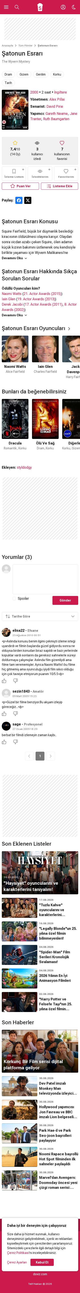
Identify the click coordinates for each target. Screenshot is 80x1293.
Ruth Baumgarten (56, 119)
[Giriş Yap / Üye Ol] (63, 7)
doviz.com (40, 1274)
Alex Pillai (57, 99)
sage (16, 724)
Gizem (24, 74)
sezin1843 (21, 691)
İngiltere (60, 92)
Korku (57, 74)
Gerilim (41, 74)
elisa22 (18, 630)
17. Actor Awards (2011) (43, 304)
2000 (34, 92)
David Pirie (54, 106)
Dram (8, 74)
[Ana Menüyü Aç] (6, 7)
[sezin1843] (6, 693)
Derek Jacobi (12, 304)
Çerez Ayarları (17, 1262)
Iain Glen (8, 299)
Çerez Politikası (18, 1253)
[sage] (6, 726)
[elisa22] (6, 632)
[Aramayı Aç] (16, 7)
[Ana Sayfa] (40, 7)
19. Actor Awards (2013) (36, 299)
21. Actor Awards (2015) (42, 294)
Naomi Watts (12, 294)
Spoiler (23, 598)
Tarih (8, 83)
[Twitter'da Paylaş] (27, 200)
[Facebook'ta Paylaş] (18, 200)
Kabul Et (42, 1262)
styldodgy (24, 467)
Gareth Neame (57, 114)
